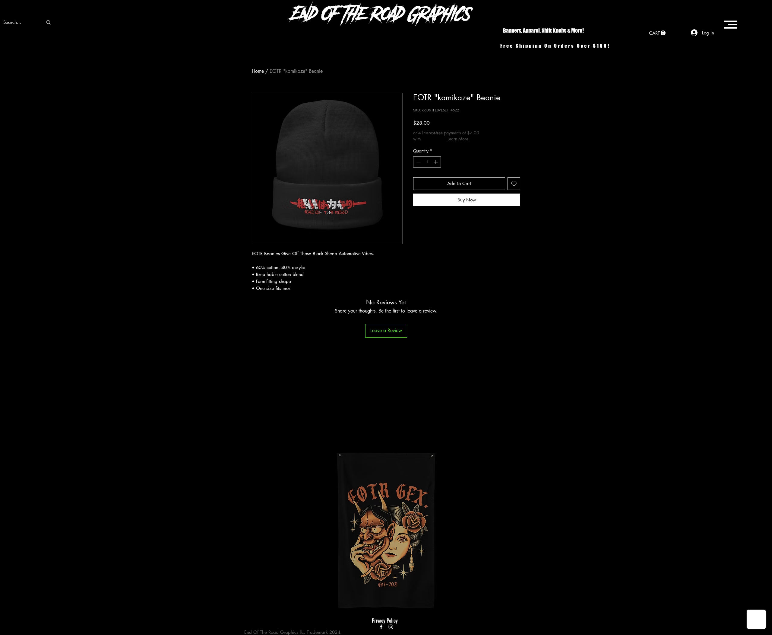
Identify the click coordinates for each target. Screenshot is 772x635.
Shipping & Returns (311, 579)
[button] (657, 33)
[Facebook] (381, 627)
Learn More (458, 139)
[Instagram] (391, 627)
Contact (252, 598)
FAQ (296, 570)
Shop (249, 570)
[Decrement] (418, 162)
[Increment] (436, 162)
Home (258, 71)
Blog (248, 579)
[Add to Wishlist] (514, 183)
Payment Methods (310, 598)
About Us (253, 589)
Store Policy (303, 589)
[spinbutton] (427, 162)
